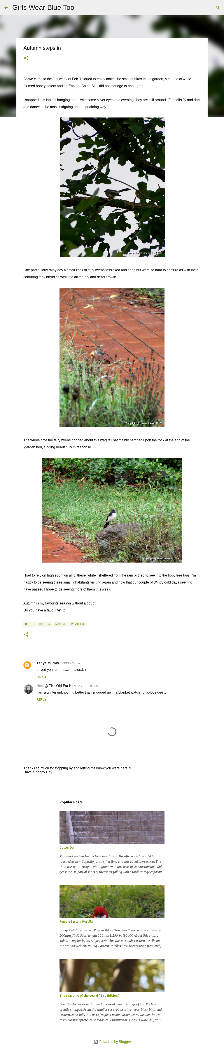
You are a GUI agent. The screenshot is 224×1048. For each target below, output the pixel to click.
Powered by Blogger (114, 1042)
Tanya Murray (48, 663)
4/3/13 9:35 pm (70, 663)
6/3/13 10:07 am (87, 686)
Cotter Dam (68, 847)
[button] (26, 58)
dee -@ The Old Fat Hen (56, 686)
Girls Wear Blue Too (43, 7)
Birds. (29, 624)
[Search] (80, 7)
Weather (77, 624)
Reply (41, 677)
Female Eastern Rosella (76, 921)
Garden (44, 624)
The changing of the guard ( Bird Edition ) (89, 995)
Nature (60, 624)
